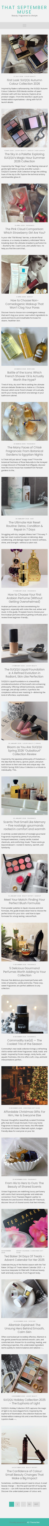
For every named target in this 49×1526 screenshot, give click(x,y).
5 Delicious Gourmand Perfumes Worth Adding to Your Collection (24, 971)
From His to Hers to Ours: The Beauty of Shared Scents (24, 1185)
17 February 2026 (19, 591)
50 (29, 1504)
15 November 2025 (20, 1321)
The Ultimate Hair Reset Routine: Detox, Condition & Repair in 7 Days (24, 526)
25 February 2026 (22, 519)
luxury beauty (30, 76)
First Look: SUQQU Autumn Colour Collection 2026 (24, 82)
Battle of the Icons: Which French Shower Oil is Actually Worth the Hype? (24, 376)
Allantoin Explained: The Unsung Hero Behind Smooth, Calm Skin (24, 1328)
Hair (32, 519)
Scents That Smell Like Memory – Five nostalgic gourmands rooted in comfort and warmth (24, 825)
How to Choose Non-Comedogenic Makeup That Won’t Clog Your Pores (24, 304)
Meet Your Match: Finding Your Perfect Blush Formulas (24, 901)
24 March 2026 (20, 369)
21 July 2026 (18, 76)
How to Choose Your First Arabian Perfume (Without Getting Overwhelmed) (24, 598)
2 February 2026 (18, 666)
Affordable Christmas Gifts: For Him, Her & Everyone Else (24, 1113)
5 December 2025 (15, 1108)
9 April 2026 (21, 297)
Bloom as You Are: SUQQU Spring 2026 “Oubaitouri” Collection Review (24, 750)
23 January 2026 (19, 818)
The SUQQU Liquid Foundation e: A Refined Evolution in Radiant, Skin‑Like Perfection (24, 673)
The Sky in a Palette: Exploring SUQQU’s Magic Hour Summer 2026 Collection (24, 157)
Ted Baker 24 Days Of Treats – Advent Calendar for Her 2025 (24, 1258)
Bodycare (31, 369)
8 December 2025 (19, 1037)
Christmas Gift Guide (31, 1108)
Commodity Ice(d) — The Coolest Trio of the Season (24, 1042)
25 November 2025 (20, 1179)
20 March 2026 (20, 444)
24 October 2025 (18, 1467)
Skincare (32, 1321)
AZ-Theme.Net (33, 1522)
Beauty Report (27, 896)
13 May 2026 (9, 150)
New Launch (40, 150)
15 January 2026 (14, 896)
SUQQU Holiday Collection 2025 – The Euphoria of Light (24, 1401)
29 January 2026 (14, 743)
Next (36, 1504)
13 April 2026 (20, 225)
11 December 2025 (19, 964)
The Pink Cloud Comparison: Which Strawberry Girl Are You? (24, 230)
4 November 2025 (18, 1396)
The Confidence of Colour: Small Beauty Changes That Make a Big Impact (24, 1474)
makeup (31, 150)
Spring (38, 743)
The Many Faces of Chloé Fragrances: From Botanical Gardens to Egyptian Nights (24, 451)
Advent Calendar (22, 1251)
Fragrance (30, 225)
